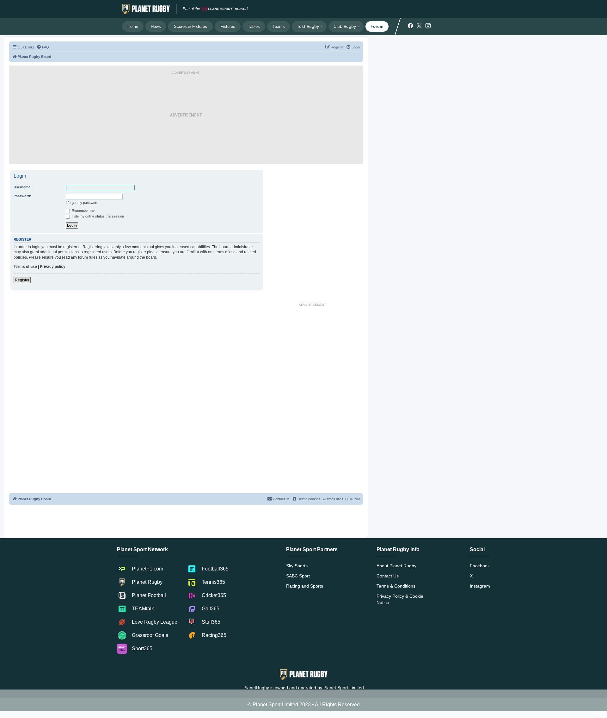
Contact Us (388, 575)
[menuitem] (42, 47)
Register (22, 280)
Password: (22, 196)
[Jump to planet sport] (218, 9)
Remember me (83, 210)
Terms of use (25, 266)
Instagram (480, 586)
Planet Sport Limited (343, 687)
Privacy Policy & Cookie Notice (400, 599)
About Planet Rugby (396, 565)
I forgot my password (82, 203)
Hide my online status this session (97, 216)
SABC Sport (298, 575)
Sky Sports (297, 565)
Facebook (480, 565)
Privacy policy (52, 266)
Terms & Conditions (396, 586)
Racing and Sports (304, 586)
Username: (23, 187)
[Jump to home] (146, 8)
